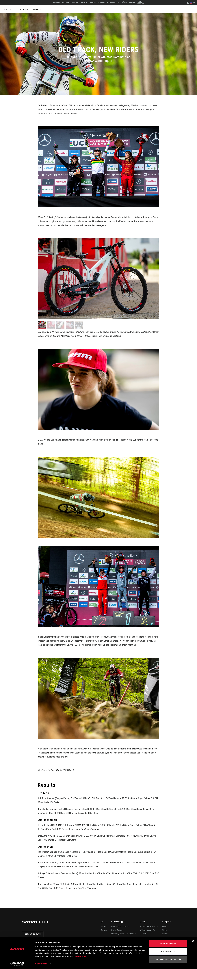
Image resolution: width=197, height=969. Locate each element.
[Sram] (57, 2)
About (164, 926)
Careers (165, 934)
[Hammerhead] (113, 2)
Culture (37, 9)
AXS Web (144, 934)
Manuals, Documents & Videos (123, 934)
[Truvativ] (74, 2)
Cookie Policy (81, 956)
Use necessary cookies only (168, 959)
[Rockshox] (65, 2)
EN (194, 2)
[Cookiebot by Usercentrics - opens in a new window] (17, 964)
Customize (166, 951)
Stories (24, 9)
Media (164, 930)
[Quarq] (92, 2)
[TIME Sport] (101, 2)
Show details (41, 964)
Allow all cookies (168, 943)
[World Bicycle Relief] (140, 2)
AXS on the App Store (149, 926)
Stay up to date (33, 934)
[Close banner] (193, 941)
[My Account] (188, 3)
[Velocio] (124, 2)
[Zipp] (83, 2)
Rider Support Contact (120, 926)
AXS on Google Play (148, 930)
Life (8, 9)
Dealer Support (117, 930)
